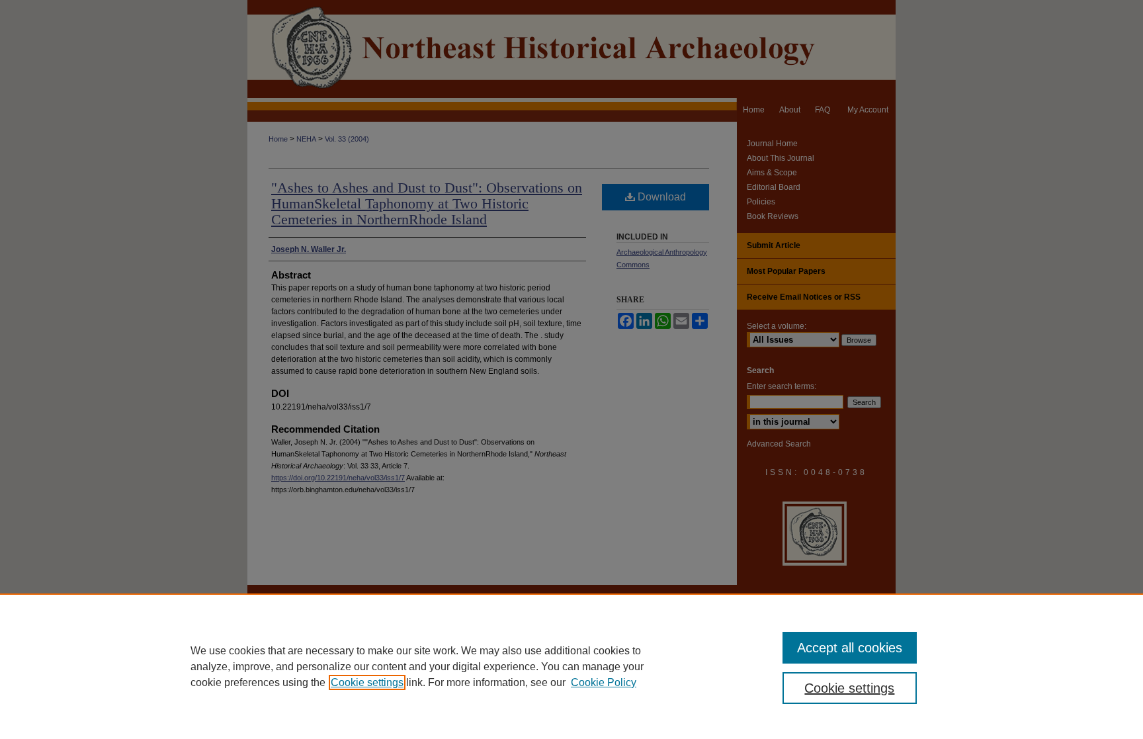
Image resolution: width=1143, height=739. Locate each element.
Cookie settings (367, 682)
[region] (571, 666)
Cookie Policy (603, 682)
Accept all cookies (849, 647)
